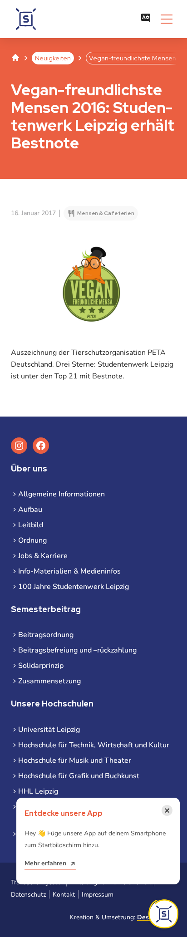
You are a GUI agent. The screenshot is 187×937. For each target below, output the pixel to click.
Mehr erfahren (45, 863)
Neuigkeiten (53, 58)
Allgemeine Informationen (61, 494)
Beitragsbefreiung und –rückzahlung (77, 650)
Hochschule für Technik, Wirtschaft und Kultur (93, 745)
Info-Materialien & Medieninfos (69, 571)
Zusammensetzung (49, 681)
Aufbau (30, 510)
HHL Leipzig (38, 791)
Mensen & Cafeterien (105, 213)
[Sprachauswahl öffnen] (145, 19)
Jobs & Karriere (43, 556)
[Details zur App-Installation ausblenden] (163, 914)
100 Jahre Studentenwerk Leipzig (73, 587)
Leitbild (30, 525)
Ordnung (32, 540)
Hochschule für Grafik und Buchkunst (78, 776)
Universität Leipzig (49, 730)
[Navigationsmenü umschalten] (166, 19)
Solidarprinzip (41, 666)
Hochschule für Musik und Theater (74, 760)
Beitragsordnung (46, 635)
